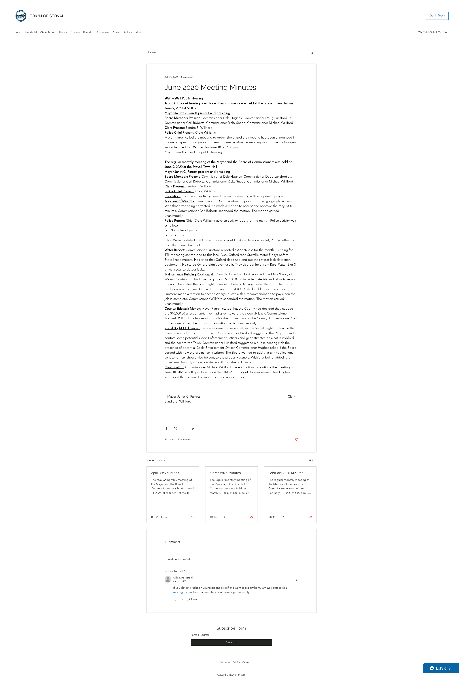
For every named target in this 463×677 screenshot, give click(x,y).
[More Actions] (296, 579)
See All (313, 459)
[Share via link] (193, 428)
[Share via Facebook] (166, 428)
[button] (437, 16)
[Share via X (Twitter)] (175, 428)
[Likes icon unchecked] (175, 599)
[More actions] (296, 77)
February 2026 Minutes (285, 473)
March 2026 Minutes (225, 473)
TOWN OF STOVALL (48, 16)
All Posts (151, 52)
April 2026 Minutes (165, 473)
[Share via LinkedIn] (184, 428)
